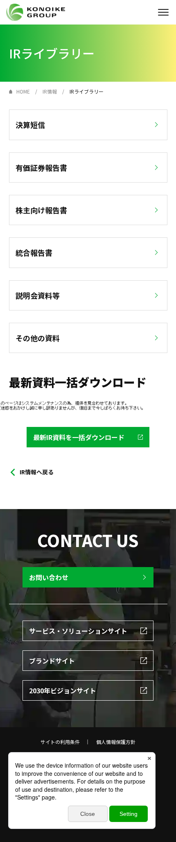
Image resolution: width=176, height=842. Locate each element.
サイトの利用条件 (60, 741)
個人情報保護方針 (115, 741)
